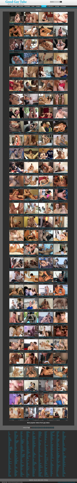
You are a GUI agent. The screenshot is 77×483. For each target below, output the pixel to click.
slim (51, 474)
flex (27, 470)
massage (40, 465)
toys (63, 447)
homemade (34, 462)
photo (45, 462)
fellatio (27, 463)
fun (33, 435)
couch (21, 445)
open (45, 447)
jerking (39, 437)
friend (33, 431)
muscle (46, 434)
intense (39, 431)
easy (27, 440)
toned (63, 444)
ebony (27, 442)
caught (15, 472)
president (52, 432)
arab (9, 443)
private (52, 434)
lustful (39, 460)
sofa (57, 434)
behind (9, 471)
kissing (39, 443)
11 (46, 427)
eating (27, 441)
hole (33, 460)
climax (21, 433)
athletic (9, 450)
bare (9, 460)
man (39, 462)
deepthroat (22, 465)
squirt (57, 445)
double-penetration (28, 432)
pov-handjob (53, 431)
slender (52, 473)
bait (9, 456)
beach (9, 466)
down (27, 433)
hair (33, 450)
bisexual (15, 432)
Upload (69, 482)
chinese (15, 474)
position (46, 473)
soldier (58, 436)
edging (27, 443)
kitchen (39, 444)
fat (26, 459)
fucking (33, 433)
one (45, 446)
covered (21, 447)
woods (64, 470)
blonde (15, 437)
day (21, 463)
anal (9, 441)
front (33, 432)
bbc (9, 464)
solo (57, 437)
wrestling (64, 473)
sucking (58, 462)
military (39, 470)
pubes (52, 436)
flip (26, 471)
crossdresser (22, 450)
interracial (40, 432)
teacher (58, 476)
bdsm (9, 465)
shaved (52, 464)
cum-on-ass (22, 455)
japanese (40, 435)
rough (51, 453)
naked (46, 435)
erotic (27, 448)
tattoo (57, 475)
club (21, 437)
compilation (22, 441)
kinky (39, 442)
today (63, 443)
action (9, 434)
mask (39, 464)
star (57, 447)
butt (15, 464)
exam (27, 450)
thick (63, 435)
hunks (33, 472)
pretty (51, 433)
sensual (52, 460)
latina (39, 447)
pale (45, 453)
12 (49, 427)
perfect (46, 461)
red (51, 443)
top (63, 446)
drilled (27, 435)
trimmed (64, 450)
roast (51, 450)
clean (21, 432)
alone (9, 437)
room (51, 452)
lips (39, 452)
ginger (33, 441)
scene (52, 456)
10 (44, 427)
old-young (46, 445)
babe (9, 453)
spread (58, 444)
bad (9, 455)
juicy (39, 441)
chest (15, 473)
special (58, 440)
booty (15, 445)
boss (15, 446)
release (52, 445)
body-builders (16, 440)
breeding (15, 453)
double (21, 476)
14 (53, 427)
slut (51, 476)
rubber (52, 454)
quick (51, 440)
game (33, 437)
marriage (39, 463)
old (45, 444)
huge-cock (34, 469)
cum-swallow (22, 456)
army (9, 444)
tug (63, 452)
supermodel (58, 465)
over (45, 452)
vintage (64, 459)
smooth (58, 432)
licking (39, 451)
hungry (33, 471)
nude (45, 441)
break (15, 452)
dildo (21, 469)
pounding (46, 474)
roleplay (52, 451)
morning (46, 431)
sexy (51, 462)
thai (63, 434)
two (63, 454)
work (63, 471)
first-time (27, 468)
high (33, 459)
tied (63, 440)
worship (64, 472)
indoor (33, 475)
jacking (39, 434)
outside (46, 451)
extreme (27, 453)
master (39, 466)
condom (21, 443)
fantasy (27, 458)
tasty (57, 474)
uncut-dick (64, 456)
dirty (21, 471)
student (58, 459)
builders (15, 462)
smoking (58, 431)
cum (21, 453)
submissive (58, 461)
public (52, 437)
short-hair (52, 465)
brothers (15, 456)
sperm (58, 441)
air (8, 435)
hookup (33, 464)
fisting (27, 469)
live (39, 453)
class (15, 476)
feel (27, 461)
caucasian (16, 471)
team (63, 431)
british (15, 455)
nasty (45, 436)
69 (8, 432)
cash (15, 469)
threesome (64, 436)
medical (39, 469)
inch (33, 474)
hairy (33, 451)
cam (15, 466)
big (8, 474)
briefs (15, 454)
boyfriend (16, 450)
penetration (46, 459)
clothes (21, 436)
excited (27, 451)
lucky (39, 459)
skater (52, 469)
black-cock (16, 435)
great (33, 447)
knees (39, 445)
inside (33, 476)
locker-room (40, 456)
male (39, 461)
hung (33, 470)
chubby (15, 475)
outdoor (46, 450)
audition (9, 451)
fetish (27, 464)
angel (9, 442)
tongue (64, 445)
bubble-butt (16, 460)
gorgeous (34, 445)
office (45, 442)
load (39, 454)
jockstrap (39, 440)
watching (64, 464)
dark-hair (21, 462)
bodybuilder (16, 441)
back (9, 454)
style (57, 460)
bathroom (10, 463)
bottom (15, 447)
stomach (58, 451)
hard (33, 456)
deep (21, 464)
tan (57, 473)
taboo (57, 470)
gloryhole (34, 443)
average (9, 452)
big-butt (9, 475)
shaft (51, 463)
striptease (58, 456)
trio (63, 451)
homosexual (34, 463)
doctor (21, 472)
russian (52, 455)
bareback (9, 461)
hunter (33, 473)
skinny (52, 471)
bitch (15, 433)
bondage (15, 442)
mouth (46, 432)
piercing (46, 465)
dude (27, 438)
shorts (52, 466)
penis (45, 460)
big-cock (9, 476)
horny (33, 465)
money (39, 474)
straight (58, 453)
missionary (40, 472)
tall (57, 472)
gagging (33, 436)
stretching (58, 455)
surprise (58, 466)
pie (45, 464)
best (9, 473)
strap (57, 454)
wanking (64, 462)
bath (9, 462)
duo (27, 439)
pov (45, 475)
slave (51, 472)
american (9, 440)
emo (27, 445)
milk (39, 471)
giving (33, 442)
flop (27, 472)
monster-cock (40, 476)
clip (21, 434)
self (51, 459)
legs (39, 450)
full (32, 434)
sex (51, 461)
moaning (39, 473)
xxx (63, 474)
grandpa (33, 446)
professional (53, 435)
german (33, 440)
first (27, 467)
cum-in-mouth (22, 454)
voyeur (64, 461)
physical (46, 463)
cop (21, 444)
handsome (34, 454)
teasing (64, 432)
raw (51, 441)
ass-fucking (10, 447)
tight (63, 441)
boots (15, 444)
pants (45, 455)
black (15, 434)
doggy (21, 473)
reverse (52, 446)
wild (63, 469)
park (45, 456)
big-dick (15, 431)
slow (51, 475)
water (63, 465)
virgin (63, 460)
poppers (46, 470)
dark (21, 461)
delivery (21, 466)
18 (8, 431)
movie (46, 433)
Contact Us (59, 482)
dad (21, 459)
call (15, 465)
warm (63, 463)
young (64, 476)
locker (39, 455)
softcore (58, 435)
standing (58, 446)
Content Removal (64, 482)
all (8, 436)
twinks (64, 453)
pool (45, 469)
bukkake (15, 463)
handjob (33, 453)
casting (15, 470)
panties (46, 454)
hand (33, 452)
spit (57, 442)
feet (27, 462)
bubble (15, 459)
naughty (46, 437)
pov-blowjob (47, 476)
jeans (39, 436)
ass (9, 446)
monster (39, 475)
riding (51, 447)
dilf (20, 470)
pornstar (46, 472)
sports (58, 443)
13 (51, 427)
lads (39, 446)
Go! (61, 1)
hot (33, 466)
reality (52, 442)
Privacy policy (73, 482)
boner (15, 443)
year (63, 475)
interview (39, 433)
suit (57, 463)
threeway (64, 437)
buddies (15, 461)
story (57, 452)
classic (21, 431)
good (33, 444)
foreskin (27, 474)
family (27, 457)
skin (51, 470)
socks (57, 433)
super (57, 464)
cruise (21, 451)
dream (27, 434)
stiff (57, 450)
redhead (52, 444)
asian (9, 445)
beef (9, 470)
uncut (63, 455)
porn (45, 471)
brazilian (15, 451)
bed (9, 469)
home (33, 461)
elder (27, 444)
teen (63, 433)
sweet (57, 469)
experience (28, 452)
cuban (21, 452)
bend (9, 472)
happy (33, 455)
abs (9, 433)
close (21, 435)
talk (57, 471)
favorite (27, 460)
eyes (27, 454)
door (21, 475)
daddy (21, 460)
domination (22, 474)
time (63, 442)
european (28, 449)
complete (21, 442)
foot (27, 473)
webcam (64, 466)
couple (21, 446)
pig (45, 466)
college (21, 440)
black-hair (16, 436)
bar (9, 459)
